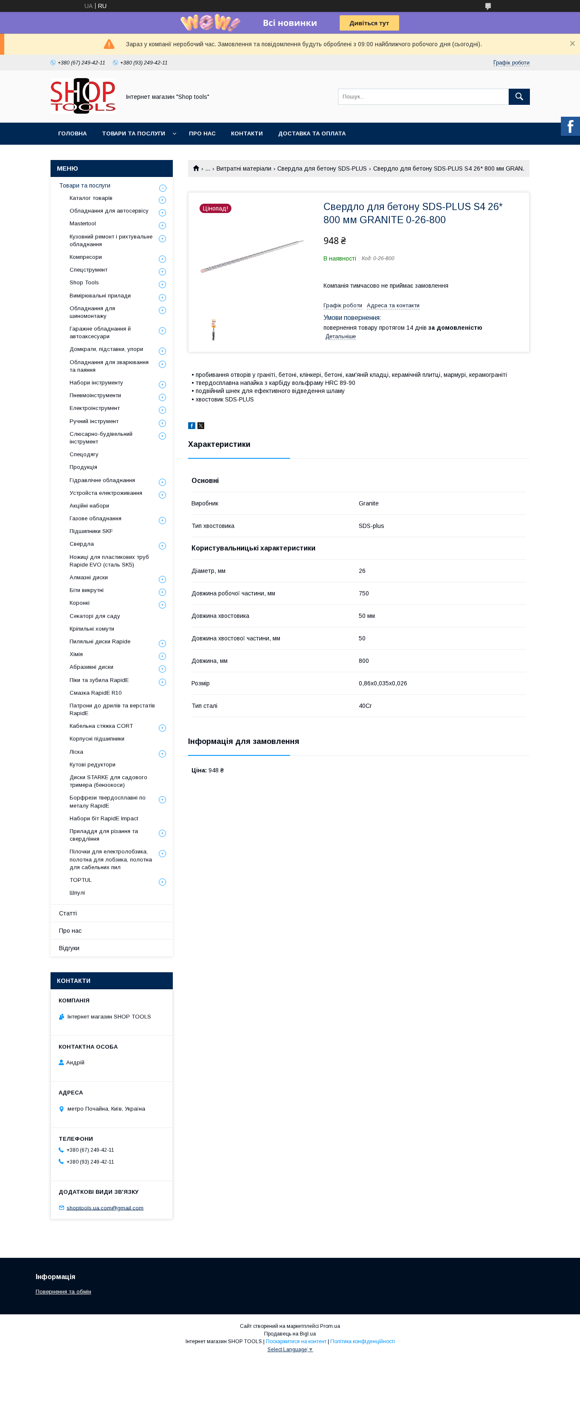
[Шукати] (519, 97)
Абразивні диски (91, 667)
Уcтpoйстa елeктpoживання (106, 493)
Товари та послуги (133, 133)
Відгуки (69, 948)
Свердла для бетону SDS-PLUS (322, 168)
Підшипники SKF (91, 531)
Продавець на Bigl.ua (290, 1334)
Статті (68, 913)
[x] (200, 427)
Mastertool (83, 223)
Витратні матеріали (244, 168)
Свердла (82, 544)
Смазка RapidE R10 (95, 693)
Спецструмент (88, 270)
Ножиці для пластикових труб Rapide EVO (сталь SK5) (109, 561)
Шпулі (77, 893)
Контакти (247, 133)
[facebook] (191, 427)
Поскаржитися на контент (296, 1341)
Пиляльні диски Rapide (100, 641)
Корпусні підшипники (97, 738)
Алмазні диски (89, 577)
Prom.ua (330, 1326)
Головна (72, 133)
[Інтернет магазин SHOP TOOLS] (83, 111)
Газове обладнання (95, 518)
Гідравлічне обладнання (102, 480)
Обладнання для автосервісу (109, 211)
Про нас (202, 133)
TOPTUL (81, 880)
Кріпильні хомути (92, 629)
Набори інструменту (96, 382)
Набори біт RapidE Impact (104, 818)
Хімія (76, 654)
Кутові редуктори (92, 764)
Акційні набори (89, 505)
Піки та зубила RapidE (99, 680)
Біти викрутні (87, 590)
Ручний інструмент (94, 421)
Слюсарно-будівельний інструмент (101, 438)
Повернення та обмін (63, 1291)
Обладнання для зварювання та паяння (109, 366)
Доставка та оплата (312, 133)
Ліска (76, 752)
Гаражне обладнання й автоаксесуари (100, 332)
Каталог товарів (91, 198)
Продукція (83, 467)
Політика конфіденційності (362, 1341)
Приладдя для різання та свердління (104, 835)
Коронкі (80, 603)
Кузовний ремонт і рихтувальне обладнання (111, 240)
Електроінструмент (95, 408)
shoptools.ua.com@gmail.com (105, 1207)
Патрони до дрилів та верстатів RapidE (112, 709)
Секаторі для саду (95, 616)
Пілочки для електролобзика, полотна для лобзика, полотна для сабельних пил (111, 859)
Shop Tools (84, 282)
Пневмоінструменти (95, 395)
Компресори (86, 257)
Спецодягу (84, 454)
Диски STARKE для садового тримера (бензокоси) (108, 781)
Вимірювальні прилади (100, 295)
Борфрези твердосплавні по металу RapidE (108, 801)
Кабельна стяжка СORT (101, 726)
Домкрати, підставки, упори (106, 349)
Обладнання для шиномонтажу (92, 312)
